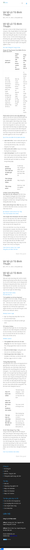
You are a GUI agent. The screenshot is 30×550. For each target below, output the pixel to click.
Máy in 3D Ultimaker (9, 488)
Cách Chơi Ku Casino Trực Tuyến (11, 247)
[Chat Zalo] (2, 549)
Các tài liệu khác (8, 508)
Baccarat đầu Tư (7, 294)
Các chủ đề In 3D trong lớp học (12, 501)
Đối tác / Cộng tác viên (10, 473)
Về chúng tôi (7, 468)
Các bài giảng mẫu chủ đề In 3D (12, 503)
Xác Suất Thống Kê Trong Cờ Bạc (11, 47)
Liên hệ (6, 471)
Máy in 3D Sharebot (9, 491)
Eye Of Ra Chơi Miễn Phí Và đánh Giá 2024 (14, 137)
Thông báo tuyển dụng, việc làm (12, 476)
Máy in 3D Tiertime (9, 493)
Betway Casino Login (8, 313)
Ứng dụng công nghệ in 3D (11, 486)
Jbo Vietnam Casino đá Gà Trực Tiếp (12, 211)
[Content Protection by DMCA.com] (7, 540)
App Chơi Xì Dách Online (9, 292)
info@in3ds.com (10, 534)
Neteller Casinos (7, 338)
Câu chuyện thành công (10, 506)
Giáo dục (6, 483)
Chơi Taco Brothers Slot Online (11, 452)
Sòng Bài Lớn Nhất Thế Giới (10, 249)
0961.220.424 (13, 536)
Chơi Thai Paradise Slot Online (11, 213)
